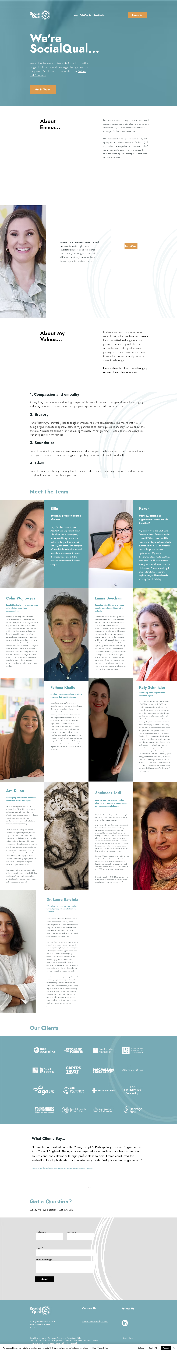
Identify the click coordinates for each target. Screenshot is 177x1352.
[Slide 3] (90, 1187)
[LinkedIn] (125, 1323)
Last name (71, 1232)
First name (41, 1232)
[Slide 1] (86, 1187)
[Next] (163, 1158)
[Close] (173, 1348)
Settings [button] (141, 1348)
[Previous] (14, 1158)
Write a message (44, 1259)
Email (38, 1248)
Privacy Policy (102, 1348)
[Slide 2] (88, 1187)
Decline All (152, 1348)
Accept (166, 1348)
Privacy (124, 1338)
